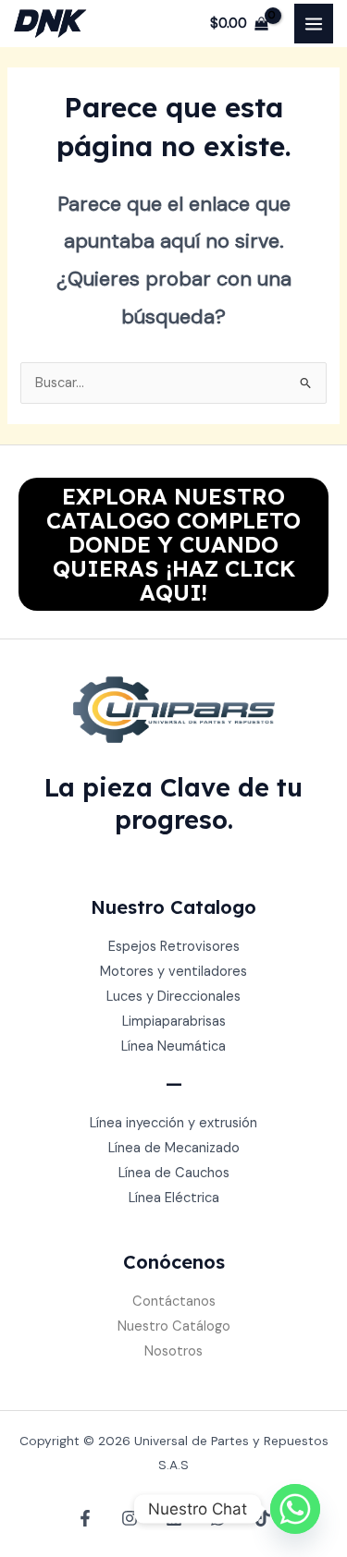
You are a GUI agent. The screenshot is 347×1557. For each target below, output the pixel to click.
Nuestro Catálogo (174, 1326)
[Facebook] (85, 1518)
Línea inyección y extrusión (173, 1123)
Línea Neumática (173, 1046)
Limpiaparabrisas (174, 1021)
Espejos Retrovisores (174, 946)
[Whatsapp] (295, 1509)
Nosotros (173, 1351)
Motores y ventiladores (173, 971)
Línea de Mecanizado (174, 1148)
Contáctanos (174, 1301)
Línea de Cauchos (173, 1173)
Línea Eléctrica (174, 1198)
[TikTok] (262, 1518)
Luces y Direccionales (173, 996)
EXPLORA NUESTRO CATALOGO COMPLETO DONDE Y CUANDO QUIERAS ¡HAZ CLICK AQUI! (173, 544)
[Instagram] (129, 1518)
